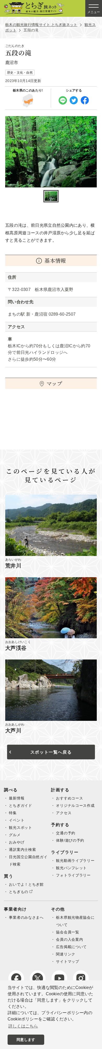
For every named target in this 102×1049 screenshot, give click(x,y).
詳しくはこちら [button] (23, 1026)
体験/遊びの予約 (70, 840)
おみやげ (16, 842)
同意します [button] (25, 1039)
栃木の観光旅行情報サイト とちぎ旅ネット (41, 25)
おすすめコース (69, 798)
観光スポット (20, 827)
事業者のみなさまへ (26, 917)
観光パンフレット (71, 868)
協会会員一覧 (67, 932)
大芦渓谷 (16, 648)
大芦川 (13, 730)
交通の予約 (65, 833)
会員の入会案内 (69, 939)
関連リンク (65, 954)
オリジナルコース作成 (75, 805)
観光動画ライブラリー (75, 860)
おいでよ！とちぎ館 (26, 884)
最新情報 (16, 798)
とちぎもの (18, 892)
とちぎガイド (20, 805)
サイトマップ (67, 961)
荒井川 (13, 566)
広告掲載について (71, 947)
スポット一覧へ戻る (51, 752)
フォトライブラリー (73, 875)
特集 (12, 813)
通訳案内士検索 (22, 849)
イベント (16, 820)
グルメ (14, 835)
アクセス (63, 813)
